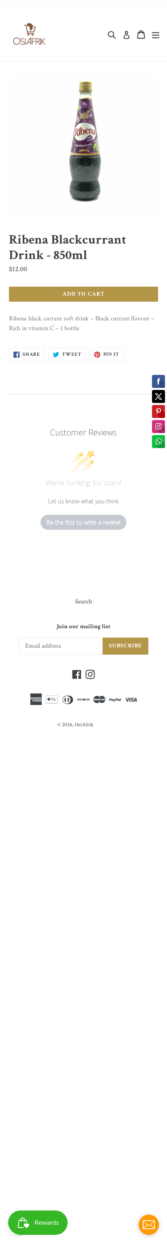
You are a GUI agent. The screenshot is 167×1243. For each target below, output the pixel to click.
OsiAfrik (84, 724)
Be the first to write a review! (83, 522)
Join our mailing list (83, 626)
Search (83, 601)
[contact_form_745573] (149, 1225)
